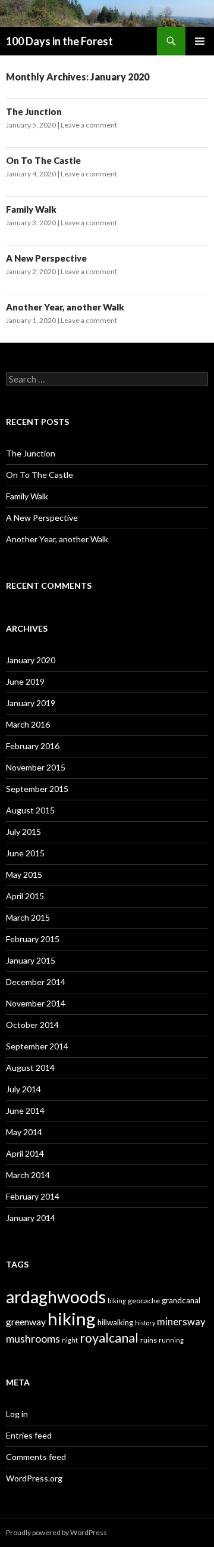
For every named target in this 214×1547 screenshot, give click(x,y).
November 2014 (35, 1003)
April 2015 (25, 896)
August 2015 (30, 810)
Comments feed (36, 1457)
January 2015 (30, 960)
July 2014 (23, 1089)
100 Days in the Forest (59, 41)
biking (117, 1300)
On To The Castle (43, 160)
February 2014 (32, 1196)
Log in (17, 1414)
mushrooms (33, 1338)
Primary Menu (199, 41)
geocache (144, 1300)
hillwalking (115, 1322)
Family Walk (31, 209)
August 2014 (30, 1068)
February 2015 (32, 939)
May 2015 (24, 874)
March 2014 (28, 1175)
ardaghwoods (56, 1297)
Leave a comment (89, 124)
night (70, 1340)
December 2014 (35, 982)
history (145, 1323)
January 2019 (30, 703)
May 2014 (24, 1132)
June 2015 (25, 853)
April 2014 (25, 1153)
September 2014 (37, 1046)
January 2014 (30, 1218)
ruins (148, 1339)
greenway (26, 1321)
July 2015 (23, 832)
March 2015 (28, 917)
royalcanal (109, 1338)
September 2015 (37, 789)
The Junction (34, 111)
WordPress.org (34, 1478)
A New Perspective (46, 258)
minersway (181, 1322)
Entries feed (29, 1435)
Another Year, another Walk (65, 307)
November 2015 (35, 767)
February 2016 (32, 746)
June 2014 (25, 1110)
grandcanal (181, 1300)
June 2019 (25, 681)
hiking (72, 1318)
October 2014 (32, 1025)
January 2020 (30, 660)
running (171, 1340)
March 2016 (28, 724)
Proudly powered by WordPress (56, 1532)
